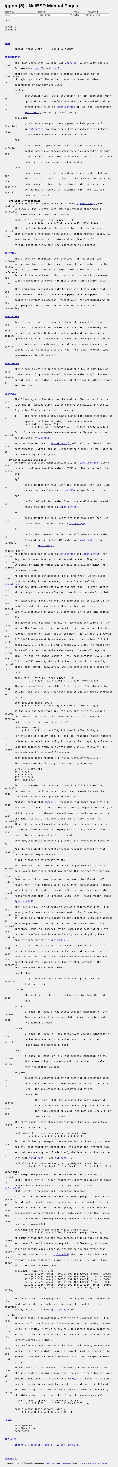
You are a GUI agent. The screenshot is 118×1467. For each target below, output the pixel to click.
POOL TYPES (12, 316)
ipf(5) (49, 1444)
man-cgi (83, 1463)
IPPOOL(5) (11, 1458)
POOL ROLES (12, 363)
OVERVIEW (10, 253)
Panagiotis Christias (98, 1463)
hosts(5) (36, 1444)
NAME (7, 43)
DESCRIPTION (12, 57)
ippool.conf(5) (87, 203)
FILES (8, 1420)
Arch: (77, 12)
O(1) (75, 1378)
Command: (10, 12)
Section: (42, 12)
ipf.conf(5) (33, 112)
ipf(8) (56, 68)
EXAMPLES (10, 393)
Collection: (92, 12)
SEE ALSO (10, 1439)
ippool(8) (71, 62)
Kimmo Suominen (63, 1463)
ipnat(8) (39, 68)
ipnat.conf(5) (65, 107)
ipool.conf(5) (88, 462)
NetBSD (49, 1463)
